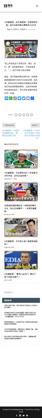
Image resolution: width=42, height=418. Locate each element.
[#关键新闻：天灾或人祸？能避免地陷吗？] (21, 227)
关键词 (22, 29)
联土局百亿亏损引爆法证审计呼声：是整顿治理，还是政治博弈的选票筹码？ (20, 337)
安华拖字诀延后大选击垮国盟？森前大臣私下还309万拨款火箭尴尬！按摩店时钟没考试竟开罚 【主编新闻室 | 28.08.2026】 (20, 315)
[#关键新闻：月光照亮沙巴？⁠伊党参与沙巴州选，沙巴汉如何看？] (21, 159)
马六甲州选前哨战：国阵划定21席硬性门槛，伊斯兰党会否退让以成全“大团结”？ (21, 330)
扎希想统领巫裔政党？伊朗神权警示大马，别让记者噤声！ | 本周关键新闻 (20, 208)
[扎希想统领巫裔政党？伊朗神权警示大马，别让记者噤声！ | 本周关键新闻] (21, 192)
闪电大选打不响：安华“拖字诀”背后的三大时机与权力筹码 (20, 306)
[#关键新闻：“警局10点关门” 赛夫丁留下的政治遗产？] (21, 260)
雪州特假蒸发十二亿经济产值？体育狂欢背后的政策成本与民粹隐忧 (20, 323)
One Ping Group (17, 409)
